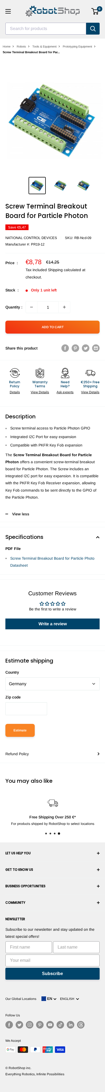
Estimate (20, 730)
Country (12, 672)
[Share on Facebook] (65, 348)
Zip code (13, 697)
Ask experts (65, 392)
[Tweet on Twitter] (85, 348)
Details (15, 392)
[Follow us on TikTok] (60, 1025)
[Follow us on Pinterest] (40, 1025)
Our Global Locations (20, 999)
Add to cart (53, 327)
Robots (21, 46)
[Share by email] (96, 348)
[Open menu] (8, 11)
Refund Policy (17, 754)
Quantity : (13, 307)
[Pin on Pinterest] (75, 348)
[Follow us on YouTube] (50, 1025)
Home (6, 46)
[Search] (93, 29)
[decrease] (31, 307)
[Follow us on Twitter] (19, 1025)
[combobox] (45, 29)
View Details (40, 392)
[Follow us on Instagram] (29, 1025)
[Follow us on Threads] (81, 1025)
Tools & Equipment (44, 46)
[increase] (64, 307)
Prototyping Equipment (77, 46)
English (68, 999)
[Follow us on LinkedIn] (70, 1025)
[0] (95, 11)
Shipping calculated (64, 270)
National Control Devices (31, 238)
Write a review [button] (52, 623)
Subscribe (52, 973)
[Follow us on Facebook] (9, 1025)
